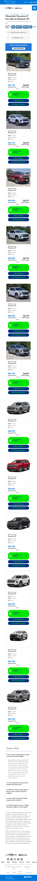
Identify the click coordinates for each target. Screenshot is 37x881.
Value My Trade (18, 100)
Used (8, 862)
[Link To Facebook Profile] (8, 859)
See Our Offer (19, 48)
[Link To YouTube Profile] (15, 859)
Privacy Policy (20, 872)
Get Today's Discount (18, 104)
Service (21, 862)
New (3, 862)
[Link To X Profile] (11, 859)
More (17, 88)
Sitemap (14, 872)
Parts (27, 862)
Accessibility (29, 872)
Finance (14, 862)
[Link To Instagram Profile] (18, 859)
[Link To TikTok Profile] (21, 859)
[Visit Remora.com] (28, 877)
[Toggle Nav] (34, 8)
